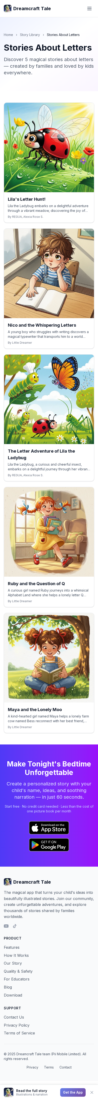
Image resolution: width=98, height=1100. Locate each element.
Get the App (73, 1092)
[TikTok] (14, 926)
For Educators (16, 979)
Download (13, 995)
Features (12, 947)
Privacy (32, 1067)
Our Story (13, 963)
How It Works (16, 955)
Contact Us (14, 1017)
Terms (49, 1067)
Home (8, 35)
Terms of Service (19, 1033)
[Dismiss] (91, 1092)
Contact (65, 1067)
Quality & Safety (18, 971)
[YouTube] (6, 926)
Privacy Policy (16, 1025)
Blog (8, 987)
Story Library (30, 35)
